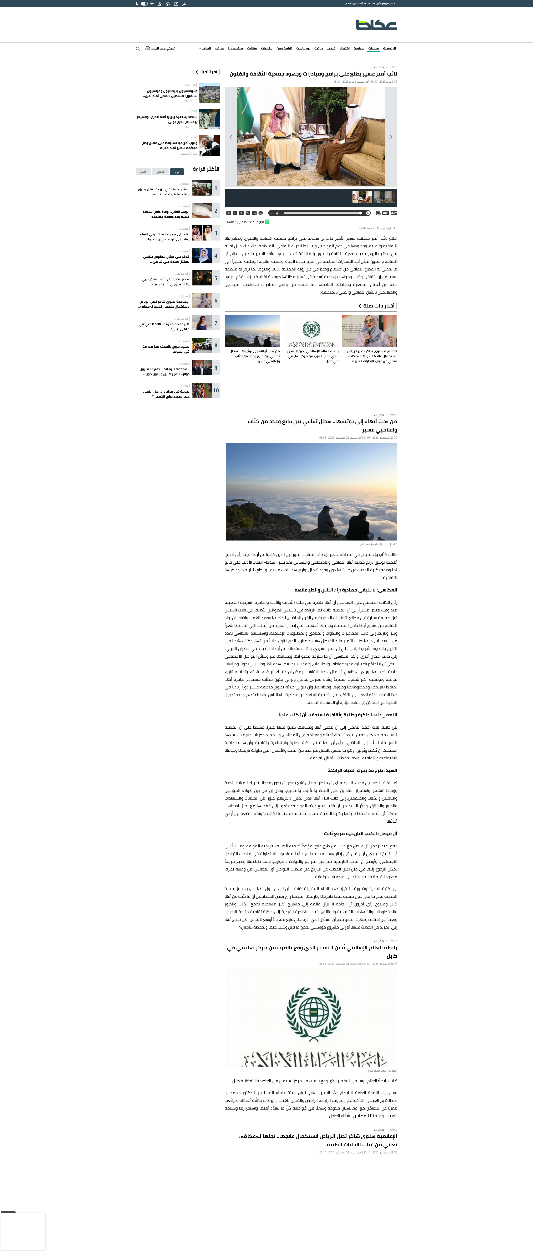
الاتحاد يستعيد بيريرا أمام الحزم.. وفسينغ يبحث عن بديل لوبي (167, 119)
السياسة (190, 85)
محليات (373, 48)
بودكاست (303, 48)
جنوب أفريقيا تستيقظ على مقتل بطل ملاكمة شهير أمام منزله (169, 145)
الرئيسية (389, 48)
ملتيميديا (235, 48)
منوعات (267, 48)
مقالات (252, 48)
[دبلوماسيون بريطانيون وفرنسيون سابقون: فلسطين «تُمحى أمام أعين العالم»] (209, 93)
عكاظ (391, 66)
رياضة (318, 48)
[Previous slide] (390, 137)
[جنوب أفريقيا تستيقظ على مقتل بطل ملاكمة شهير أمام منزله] (209, 145)
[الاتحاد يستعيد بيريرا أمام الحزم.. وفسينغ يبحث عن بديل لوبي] (209, 119)
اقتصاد (345, 48)
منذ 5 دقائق (190, 127)
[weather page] (168, 3)
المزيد (206, 48)
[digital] (184, 3)
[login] (159, 3)
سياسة (359, 48)
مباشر (219, 48)
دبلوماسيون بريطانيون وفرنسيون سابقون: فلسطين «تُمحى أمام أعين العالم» (171, 93)
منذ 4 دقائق (190, 101)
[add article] (176, 3)
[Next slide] (231, 137)
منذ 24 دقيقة (189, 153)
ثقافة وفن (284, 48)
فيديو (331, 48)
